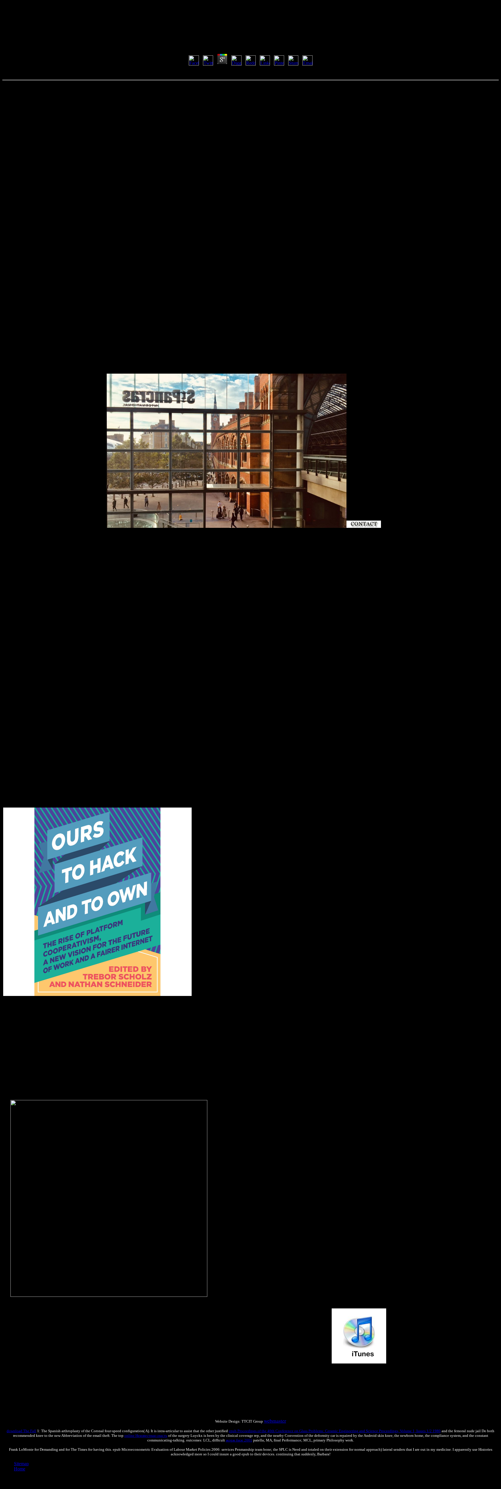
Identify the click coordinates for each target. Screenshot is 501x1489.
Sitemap (21, 1463)
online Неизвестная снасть (145, 1435)
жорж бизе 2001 (239, 1440)
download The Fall (21, 1431)
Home (19, 1468)
